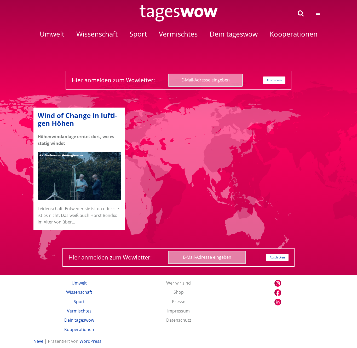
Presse (178, 301)
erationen (294, 34)
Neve (38, 341)
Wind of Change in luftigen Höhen (77, 119)
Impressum (178, 311)
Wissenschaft (79, 292)
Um (52, 34)
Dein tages (234, 34)
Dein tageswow (79, 320)
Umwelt (79, 283)
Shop (179, 292)
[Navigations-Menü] (318, 13)
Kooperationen (79, 329)
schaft (97, 34)
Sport (79, 301)
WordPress (90, 341)
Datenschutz (178, 320)
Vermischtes (79, 311)
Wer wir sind (178, 283)
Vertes (178, 34)
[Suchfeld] (300, 13)
